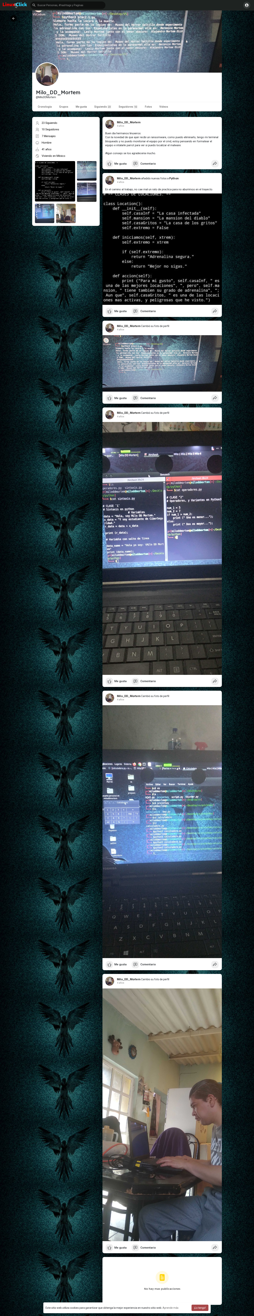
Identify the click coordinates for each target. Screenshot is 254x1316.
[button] (67, 5)
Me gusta (81, 106)
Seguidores (128, 106)
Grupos (63, 106)
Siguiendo (102, 106)
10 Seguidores (50, 129)
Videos (163, 106)
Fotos (148, 106)
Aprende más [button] (171, 1307)
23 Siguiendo (49, 123)
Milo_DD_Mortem (129, 122)
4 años (120, 126)
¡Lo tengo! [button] (200, 1307)
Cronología (45, 106)
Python (174, 178)
